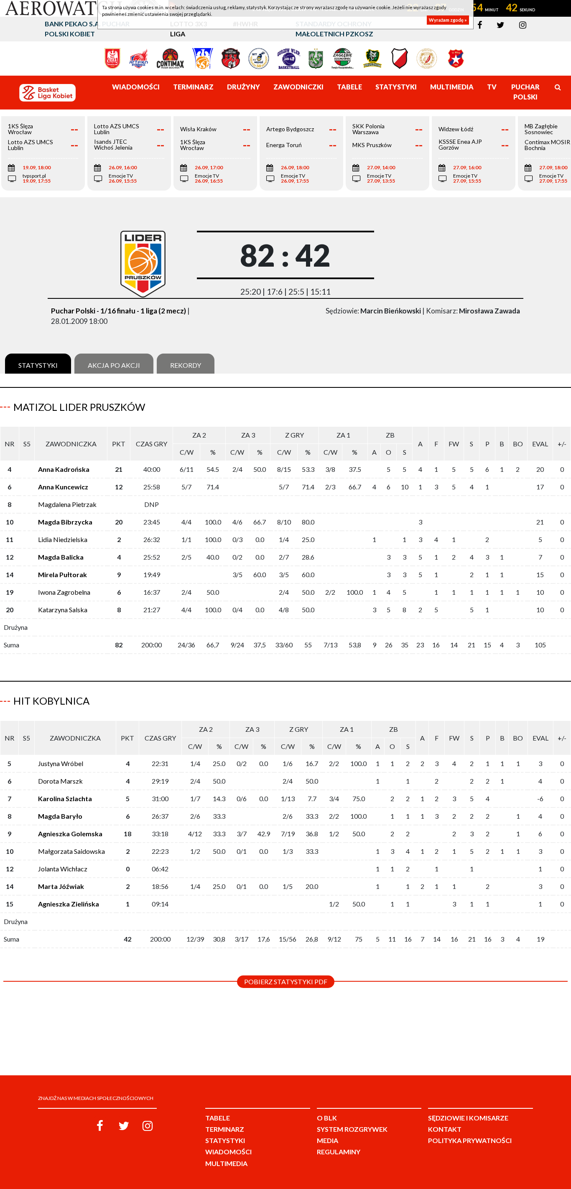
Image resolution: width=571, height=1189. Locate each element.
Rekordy (185, 365)
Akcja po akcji (114, 365)
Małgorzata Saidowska (71, 851)
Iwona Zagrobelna (64, 592)
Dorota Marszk (60, 781)
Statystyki (38, 365)
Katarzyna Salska (62, 610)
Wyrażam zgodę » (448, 20)
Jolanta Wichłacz (62, 869)
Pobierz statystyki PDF (285, 981)
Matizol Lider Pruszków (79, 407)
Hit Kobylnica (51, 701)
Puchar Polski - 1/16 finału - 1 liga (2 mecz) (118, 310)
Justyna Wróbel (60, 763)
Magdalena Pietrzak (67, 504)
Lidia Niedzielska (62, 539)
